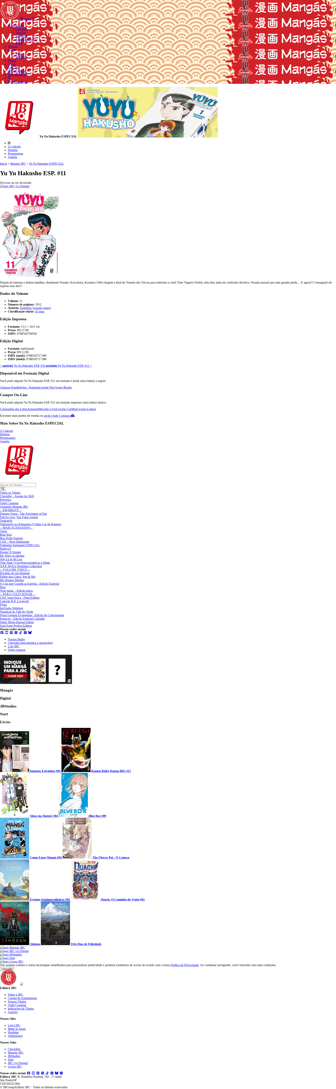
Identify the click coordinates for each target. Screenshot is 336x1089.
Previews (5, 499)
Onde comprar (16, 649)
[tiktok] (21, 632)
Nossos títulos (16, 639)
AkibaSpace (15, 1035)
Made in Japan (17, 1028)
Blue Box (6, 534)
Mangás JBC (18, 163)
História (13, 150)
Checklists (14, 1049)
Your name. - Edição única (16, 590)
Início (3, 163)
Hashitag (13, 1032)
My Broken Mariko (12, 580)
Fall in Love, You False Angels (19, 517)
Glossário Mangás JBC (14, 506)
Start (10, 1059)
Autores (13, 1012)
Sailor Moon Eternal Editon (17, 622)
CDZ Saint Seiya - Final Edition (19, 597)
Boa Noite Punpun (11, 538)
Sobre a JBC (15, 994)
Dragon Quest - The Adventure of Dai (23, 513)
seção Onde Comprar (57, 415)
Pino (3, 587)
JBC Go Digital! (18, 1063)
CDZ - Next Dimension (14, 541)
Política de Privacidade (185, 965)
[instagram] (16, 632)
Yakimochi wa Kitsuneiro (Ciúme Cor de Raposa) (30, 524)
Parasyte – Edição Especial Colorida (22, 618)
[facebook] (2, 632)
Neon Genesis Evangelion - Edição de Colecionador (32, 615)
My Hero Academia (12, 555)
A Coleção (14, 146)
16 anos (39, 311)
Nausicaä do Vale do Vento (16, 611)
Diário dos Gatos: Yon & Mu (17, 576)
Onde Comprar (9, 503)
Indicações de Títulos (21, 1008)
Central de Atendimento (22, 998)
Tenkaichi (6, 520)
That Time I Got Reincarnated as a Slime (25, 562)
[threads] (25, 632)
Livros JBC (15, 1066)
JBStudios (14, 1056)
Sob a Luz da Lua (11, 559)
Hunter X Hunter (10, 552)
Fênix (3, 604)
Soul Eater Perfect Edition (16, 625)
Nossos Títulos (17, 1001)
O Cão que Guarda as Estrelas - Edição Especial (29, 583)
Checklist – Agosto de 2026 (17, 496)
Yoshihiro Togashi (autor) (35, 308)
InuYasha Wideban (11, 608)
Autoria (12, 157)
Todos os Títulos (10, 492)
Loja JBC (14, 646)
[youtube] (7, 632)
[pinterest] (11, 632)
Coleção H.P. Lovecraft (14, 601)
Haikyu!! (5, 548)
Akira (3, 531)
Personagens (15, 153)
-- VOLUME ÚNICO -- (15, 569)
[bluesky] (30, 632)
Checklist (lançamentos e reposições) (30, 642)
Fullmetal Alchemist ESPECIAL (20, 545)
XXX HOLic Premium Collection (21, 566)
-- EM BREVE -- (10, 510)
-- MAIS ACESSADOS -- (16, 527)
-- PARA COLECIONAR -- (17, 594)
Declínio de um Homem (15, 573)
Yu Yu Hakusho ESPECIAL (46, 163)
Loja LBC (14, 1025)
